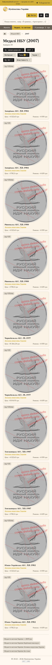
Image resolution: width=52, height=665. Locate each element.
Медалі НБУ (15, 34)
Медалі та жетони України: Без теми (17, 651)
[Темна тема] (47, 15)
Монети (7, 27)
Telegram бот (44, 3)
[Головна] (5, 33)
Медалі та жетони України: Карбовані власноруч (21, 643)
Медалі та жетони (22, 27)
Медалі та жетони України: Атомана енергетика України (24, 647)
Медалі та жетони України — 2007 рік (18, 639)
